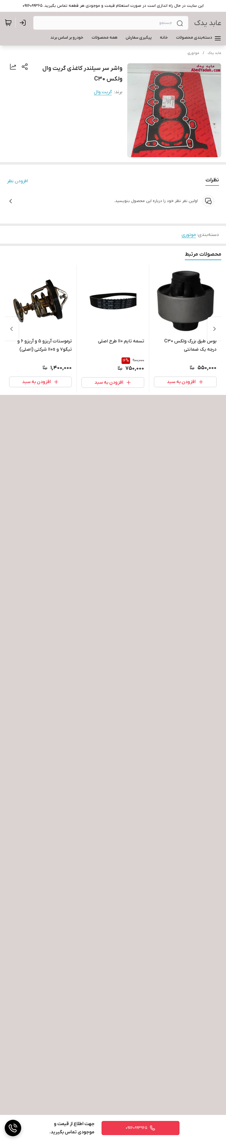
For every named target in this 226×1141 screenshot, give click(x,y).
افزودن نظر (17, 181)
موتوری (193, 53)
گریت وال (103, 92)
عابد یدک (207, 23)
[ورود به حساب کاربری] (24, 23)
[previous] (214, 329)
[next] (11, 329)
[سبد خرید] (8, 22)
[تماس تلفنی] (13, 1128)
